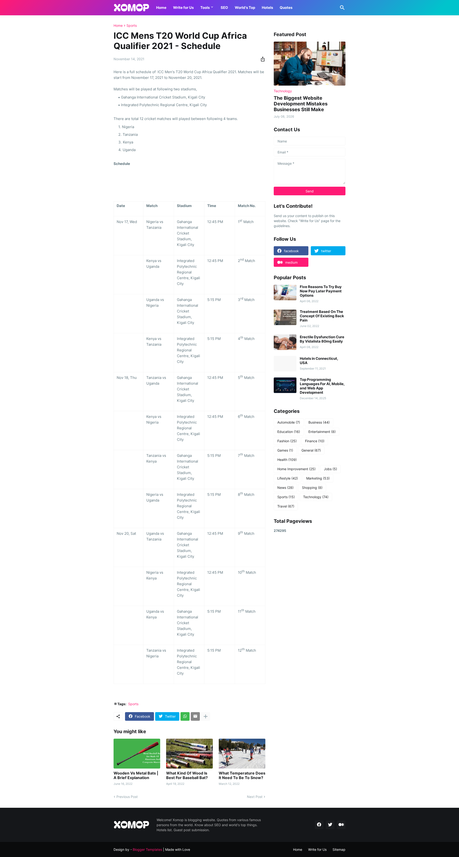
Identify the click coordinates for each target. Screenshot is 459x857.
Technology (315, 497)
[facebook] (319, 824)
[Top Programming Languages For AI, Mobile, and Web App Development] (285, 385)
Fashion (287, 441)
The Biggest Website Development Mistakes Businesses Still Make (301, 103)
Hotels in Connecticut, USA (319, 360)
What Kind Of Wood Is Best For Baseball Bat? (187, 775)
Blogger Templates (147, 849)
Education (288, 432)
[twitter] (330, 824)
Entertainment (322, 432)
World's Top (245, 7)
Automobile (288, 422)
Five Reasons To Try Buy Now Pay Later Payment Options (321, 291)
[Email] (195, 716)
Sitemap (339, 849)
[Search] (341, 8)
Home (161, 7)
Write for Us (183, 7)
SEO (224, 7)
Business (319, 422)
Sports (131, 25)
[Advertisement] (309, 613)
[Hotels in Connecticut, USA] (285, 363)
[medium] (341, 824)
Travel (285, 506)
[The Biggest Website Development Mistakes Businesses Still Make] (309, 64)
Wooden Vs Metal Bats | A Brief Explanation (136, 775)
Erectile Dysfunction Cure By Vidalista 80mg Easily (322, 339)
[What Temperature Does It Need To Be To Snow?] (242, 754)
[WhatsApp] (185, 716)
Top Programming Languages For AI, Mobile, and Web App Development (322, 386)
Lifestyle (287, 478)
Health (287, 460)
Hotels (267, 7)
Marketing (318, 478)
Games (285, 450)
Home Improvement (296, 469)
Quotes (286, 7)
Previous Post (127, 797)
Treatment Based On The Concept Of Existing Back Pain (322, 316)
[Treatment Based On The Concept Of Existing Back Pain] (285, 317)
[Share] (261, 59)
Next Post (254, 797)
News (285, 488)
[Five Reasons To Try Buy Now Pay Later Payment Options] (285, 292)
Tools (205, 7)
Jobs (330, 469)
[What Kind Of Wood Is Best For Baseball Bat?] (189, 754)
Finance (314, 441)
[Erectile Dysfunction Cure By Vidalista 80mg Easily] (285, 342)
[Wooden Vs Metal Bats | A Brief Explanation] (137, 754)
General (311, 450)
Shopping (312, 488)
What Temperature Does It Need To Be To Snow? (242, 775)
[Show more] (205, 716)
